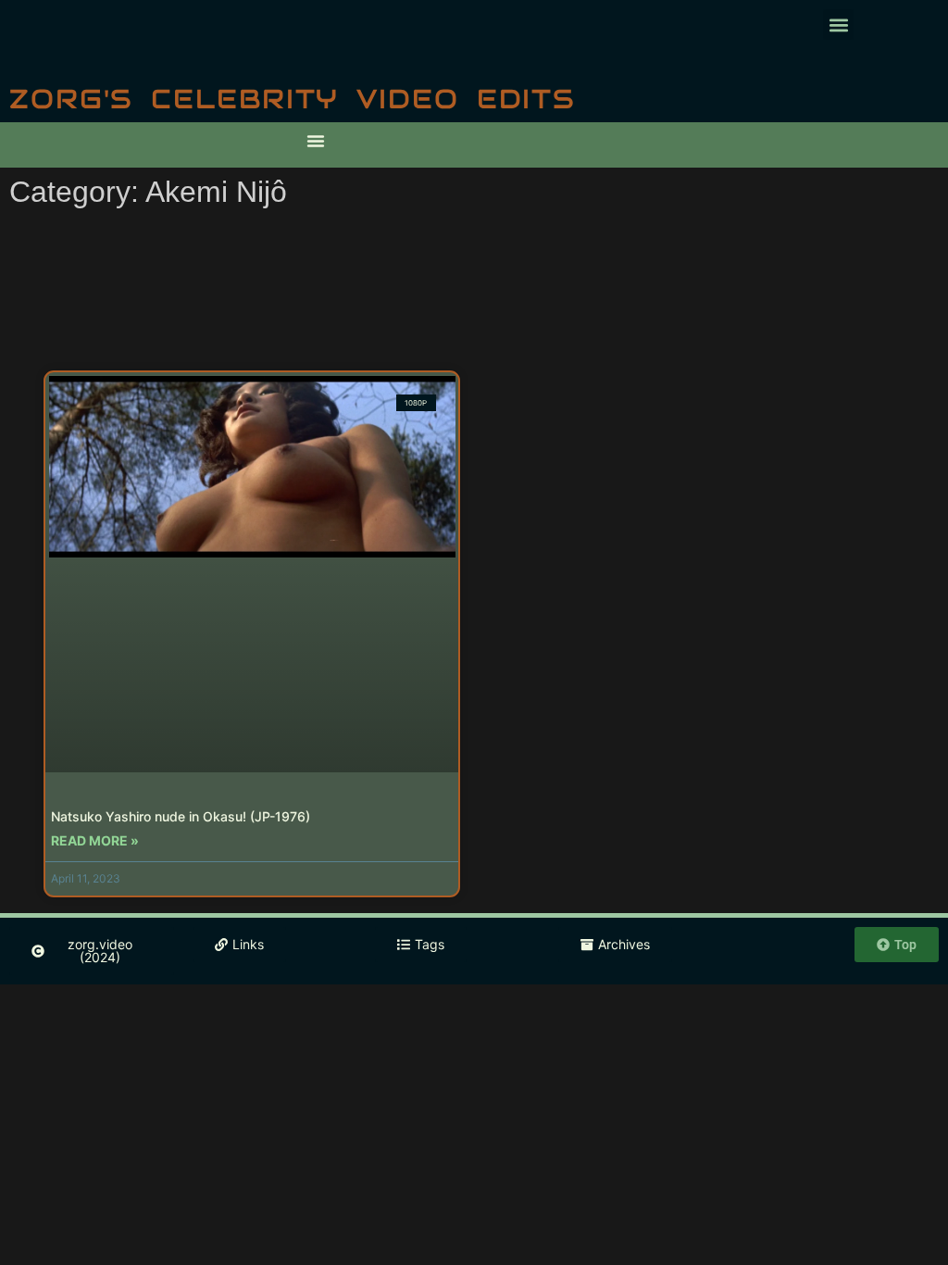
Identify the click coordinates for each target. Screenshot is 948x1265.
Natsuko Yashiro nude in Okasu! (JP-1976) (180, 816)
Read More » (95, 840)
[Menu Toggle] (315, 141)
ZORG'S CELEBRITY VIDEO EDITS (292, 98)
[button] (838, 24)
